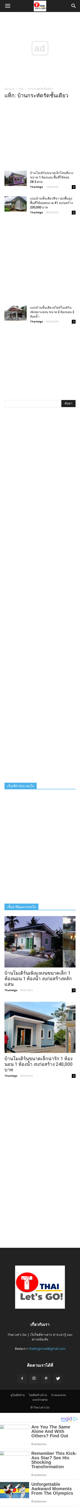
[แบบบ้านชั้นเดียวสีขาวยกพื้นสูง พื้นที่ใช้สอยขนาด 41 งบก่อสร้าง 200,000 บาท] (15, 204)
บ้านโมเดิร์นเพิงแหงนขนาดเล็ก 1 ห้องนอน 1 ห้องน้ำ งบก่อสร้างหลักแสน (38, 978)
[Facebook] (22, 1378)
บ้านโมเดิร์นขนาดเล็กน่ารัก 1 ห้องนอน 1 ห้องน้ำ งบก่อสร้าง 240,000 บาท (38, 1064)
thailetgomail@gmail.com (47, 1348)
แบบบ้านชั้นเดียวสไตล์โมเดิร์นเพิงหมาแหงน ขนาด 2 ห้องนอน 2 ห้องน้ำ (52, 312)
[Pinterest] (46, 1378)
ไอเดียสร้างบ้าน (38, 1395)
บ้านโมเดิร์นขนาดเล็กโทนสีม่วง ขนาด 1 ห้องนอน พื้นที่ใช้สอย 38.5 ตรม (51, 177)
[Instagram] (34, 1378)
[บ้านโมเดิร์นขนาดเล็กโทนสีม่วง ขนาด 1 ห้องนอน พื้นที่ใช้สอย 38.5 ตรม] (15, 178)
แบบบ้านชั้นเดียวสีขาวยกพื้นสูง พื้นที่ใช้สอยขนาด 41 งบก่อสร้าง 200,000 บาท (51, 203)
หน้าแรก (9, 89)
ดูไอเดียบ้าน (18, 1395)
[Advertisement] (40, 136)
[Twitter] (58, 1378)
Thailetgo (36, 186)
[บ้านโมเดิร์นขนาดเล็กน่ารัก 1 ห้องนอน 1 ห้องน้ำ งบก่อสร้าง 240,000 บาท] (40, 1027)
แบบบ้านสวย (40, 1400)
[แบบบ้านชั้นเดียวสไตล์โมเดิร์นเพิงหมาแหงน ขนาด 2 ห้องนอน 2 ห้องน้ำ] (15, 313)
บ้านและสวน (58, 1395)
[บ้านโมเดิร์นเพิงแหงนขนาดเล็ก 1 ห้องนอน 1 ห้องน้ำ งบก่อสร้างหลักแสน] (40, 942)
